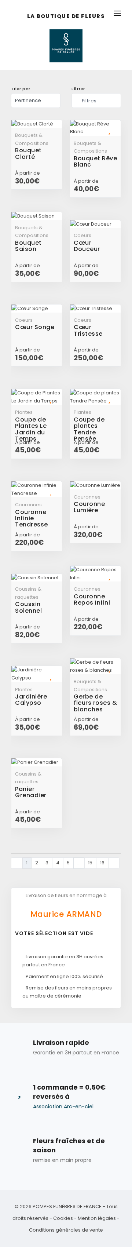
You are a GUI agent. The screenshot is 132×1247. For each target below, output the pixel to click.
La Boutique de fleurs (66, 16)
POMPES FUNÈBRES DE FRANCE (67, 1206)
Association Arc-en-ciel (63, 1106)
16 (102, 862)
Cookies (63, 1218)
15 (90, 862)
